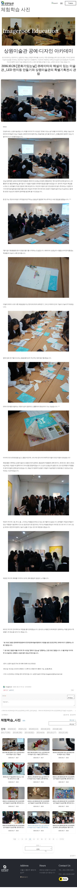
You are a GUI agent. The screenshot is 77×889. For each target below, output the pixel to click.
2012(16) (63, 732)
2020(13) (33, 729)
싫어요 (11, 690)
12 (26, 839)
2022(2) (12, 729)
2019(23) (45, 729)
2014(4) (41, 732)
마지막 (62, 839)
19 (53, 839)
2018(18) (57, 729)
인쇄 (72, 690)
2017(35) (6, 732)
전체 (3, 729)
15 (37, 839)
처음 (14, 839)
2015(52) (29, 732)
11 (22, 839)
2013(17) (51, 732)
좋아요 (6, 690)
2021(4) (22, 729)
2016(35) (17, 732)
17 (45, 839)
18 (49, 839)
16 (41, 839)
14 (34, 839)
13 (30, 839)
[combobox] (71, 697)
